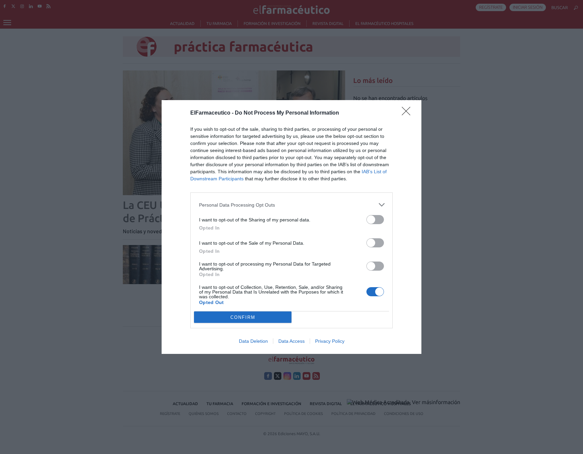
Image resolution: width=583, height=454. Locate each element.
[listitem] (291, 204)
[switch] (375, 219)
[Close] (408, 113)
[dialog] (291, 227)
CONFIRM (242, 317)
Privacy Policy (329, 341)
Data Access (291, 341)
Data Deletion (253, 341)
